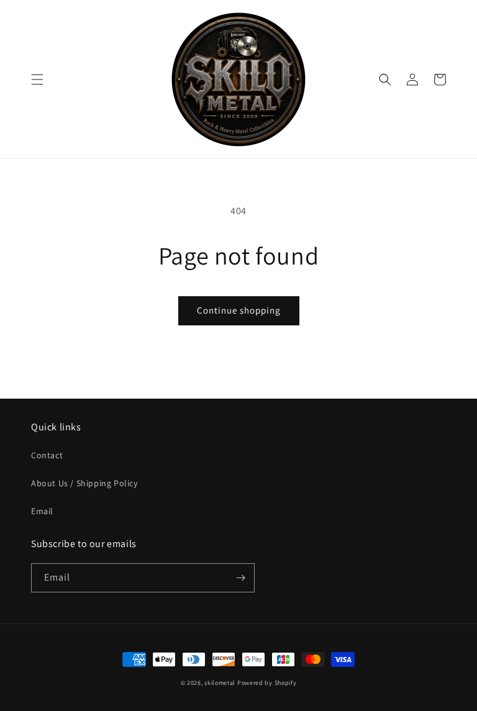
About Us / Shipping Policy (84, 483)
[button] (37, 79)
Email (42, 511)
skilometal (219, 683)
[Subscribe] (240, 577)
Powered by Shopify (267, 683)
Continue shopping (239, 310)
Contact (47, 455)
